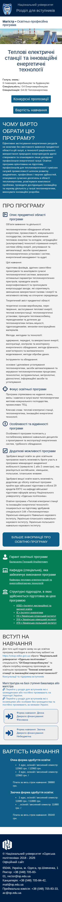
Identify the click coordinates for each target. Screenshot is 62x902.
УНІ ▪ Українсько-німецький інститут (36, 619)
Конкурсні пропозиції (31, 99)
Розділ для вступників (35, 10)
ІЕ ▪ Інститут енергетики (29, 612)
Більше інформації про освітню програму (31, 539)
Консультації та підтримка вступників (23, 676)
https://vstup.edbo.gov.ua (16, 655)
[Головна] (7, 9)
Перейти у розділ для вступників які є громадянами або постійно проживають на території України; (27, 692)
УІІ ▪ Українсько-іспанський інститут (36, 616)
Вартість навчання (31, 110)
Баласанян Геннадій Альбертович (28, 561)
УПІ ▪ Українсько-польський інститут (36, 622)
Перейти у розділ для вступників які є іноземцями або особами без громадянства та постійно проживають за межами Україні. (29, 701)
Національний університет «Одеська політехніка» (35, 5)
